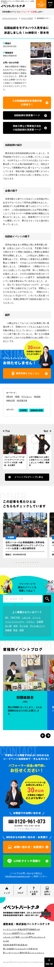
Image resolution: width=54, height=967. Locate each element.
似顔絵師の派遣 (36, 410)
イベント (36, 617)
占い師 (8, 626)
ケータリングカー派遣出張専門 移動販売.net (21, 929)
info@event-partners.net (17, 876)
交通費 (40, 622)
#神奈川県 (10, 400)
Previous (42, 735)
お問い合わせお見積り (41, 5)
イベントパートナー (9, 18)
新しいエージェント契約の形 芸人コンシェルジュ (23, 953)
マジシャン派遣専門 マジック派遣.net (18, 933)
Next (48, 735)
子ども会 (24, 626)
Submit (47, 599)
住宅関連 (23, 410)
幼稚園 (8, 630)
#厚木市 (9, 397)
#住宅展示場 (22, 400)
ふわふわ (26, 617)
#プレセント (27, 397)
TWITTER (15, 617)
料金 (15, 630)
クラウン (30, 622)
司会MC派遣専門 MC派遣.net (15, 945)
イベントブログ (27, 18)
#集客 (17, 397)
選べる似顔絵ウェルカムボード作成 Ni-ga (20, 949)
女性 (15, 626)
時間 (22, 630)
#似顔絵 (37, 397)
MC (7, 617)
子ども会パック (37, 626)
